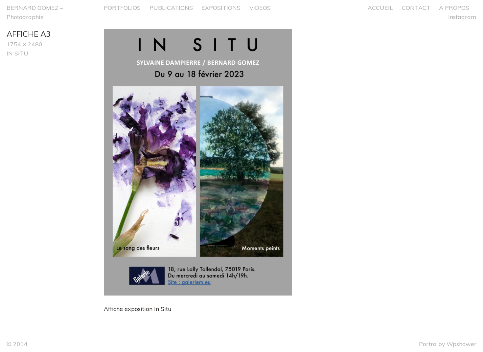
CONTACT (416, 7)
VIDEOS (260, 7)
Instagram (462, 16)
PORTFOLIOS (122, 7)
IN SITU (17, 53)
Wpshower (461, 343)
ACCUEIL (380, 7)
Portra (428, 343)
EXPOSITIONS (221, 7)
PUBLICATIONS (171, 7)
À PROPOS (454, 7)
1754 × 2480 (24, 44)
